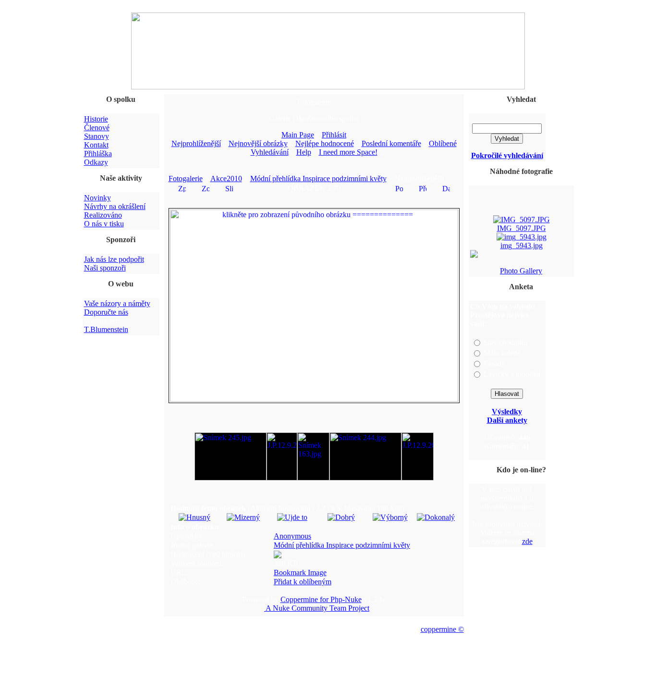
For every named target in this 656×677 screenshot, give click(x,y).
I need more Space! (348, 152)
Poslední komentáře (391, 143)
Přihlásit (334, 135)
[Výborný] (390, 517)
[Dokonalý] (436, 517)
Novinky (97, 198)
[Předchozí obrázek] (422, 188)
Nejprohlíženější (196, 143)
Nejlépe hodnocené (324, 143)
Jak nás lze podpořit (114, 259)
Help (303, 152)
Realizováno (103, 215)
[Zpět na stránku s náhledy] (182, 188)
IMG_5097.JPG (521, 226)
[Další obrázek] (446, 188)
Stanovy (96, 136)
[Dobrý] (341, 517)
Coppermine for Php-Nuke (321, 599)
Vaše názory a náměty (117, 303)
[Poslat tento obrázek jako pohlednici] (399, 188)
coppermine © (442, 629)
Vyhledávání (270, 152)
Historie (96, 119)
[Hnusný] (194, 517)
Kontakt (96, 145)
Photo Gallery (521, 271)
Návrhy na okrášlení (115, 206)
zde (527, 541)
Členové (96, 127)
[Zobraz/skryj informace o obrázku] (205, 188)
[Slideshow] (229, 188)
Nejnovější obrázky (258, 143)
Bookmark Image (300, 572)
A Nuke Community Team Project (316, 608)
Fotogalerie (186, 178)
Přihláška (98, 153)
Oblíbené (443, 143)
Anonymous (292, 536)
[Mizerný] (243, 517)
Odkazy (96, 162)
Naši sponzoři (105, 268)
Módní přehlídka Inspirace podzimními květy (318, 178)
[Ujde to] (292, 517)
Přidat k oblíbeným (302, 582)
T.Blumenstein (106, 329)
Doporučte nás (106, 312)
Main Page (297, 135)
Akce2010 (226, 178)
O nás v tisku (104, 224)
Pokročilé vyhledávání (507, 155)
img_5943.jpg (521, 244)
